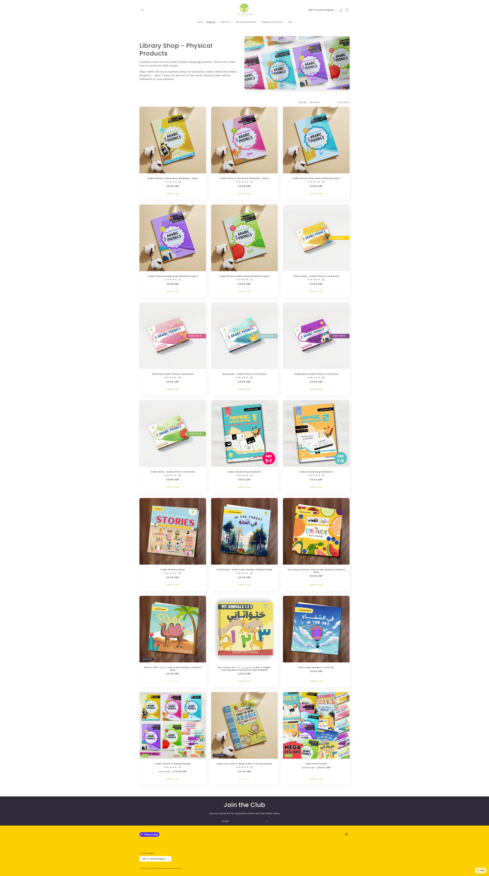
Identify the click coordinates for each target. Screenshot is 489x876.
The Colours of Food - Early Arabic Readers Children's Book (316, 571)
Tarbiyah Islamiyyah (155, 868)
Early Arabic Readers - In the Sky (316, 667)
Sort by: (303, 102)
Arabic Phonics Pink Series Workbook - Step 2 (244, 178)
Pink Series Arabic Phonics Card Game (173, 374)
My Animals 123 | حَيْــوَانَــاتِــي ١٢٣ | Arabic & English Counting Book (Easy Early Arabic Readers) (244, 668)
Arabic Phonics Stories (172, 569)
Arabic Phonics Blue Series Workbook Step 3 (316, 178)
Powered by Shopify (173, 868)
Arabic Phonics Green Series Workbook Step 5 (244, 276)
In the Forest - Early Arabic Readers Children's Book (244, 569)
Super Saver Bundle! (316, 764)
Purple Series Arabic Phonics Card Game (316, 374)
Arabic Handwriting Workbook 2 (316, 472)
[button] (142, 10)
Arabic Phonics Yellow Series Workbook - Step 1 (172, 178)
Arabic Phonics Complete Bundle (173, 764)
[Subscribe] (267, 821)
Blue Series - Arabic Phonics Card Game (244, 374)
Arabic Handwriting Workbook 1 (244, 472)
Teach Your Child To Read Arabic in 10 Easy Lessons (244, 764)
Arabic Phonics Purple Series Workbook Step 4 (173, 276)
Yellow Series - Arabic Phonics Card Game (316, 276)
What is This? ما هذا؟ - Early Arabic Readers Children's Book (173, 668)
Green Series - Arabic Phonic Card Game (173, 472)
